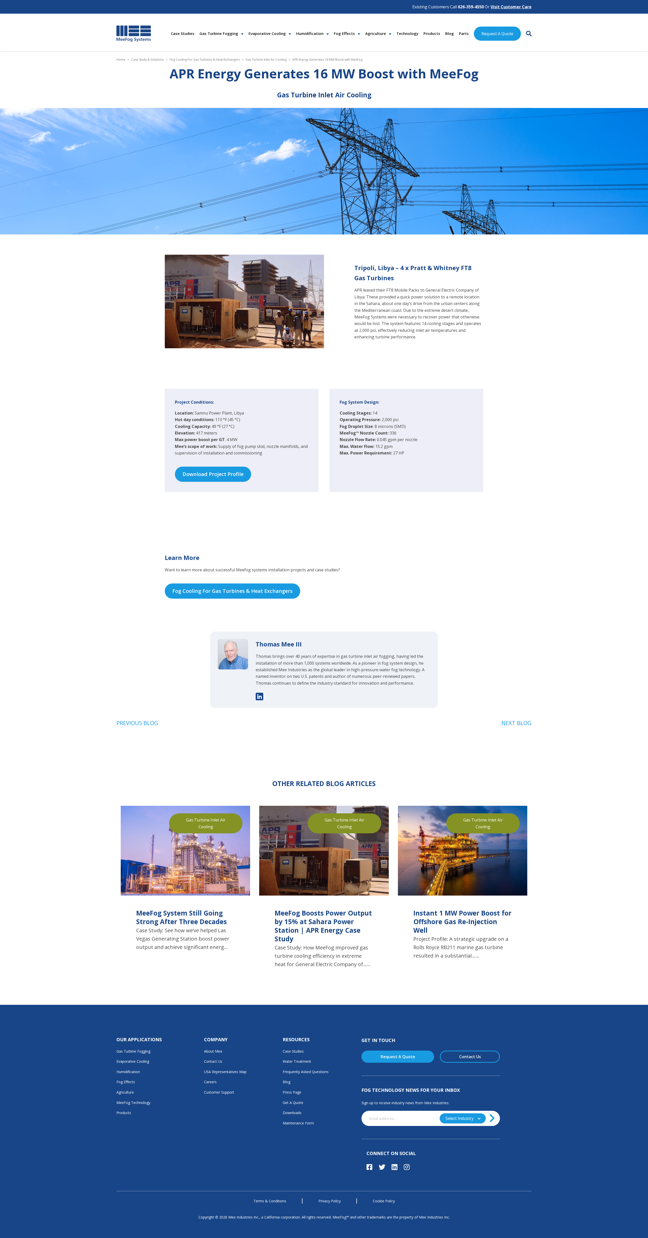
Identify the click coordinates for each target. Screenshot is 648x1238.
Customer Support (219, 1092)
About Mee (213, 1051)
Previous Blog (137, 723)
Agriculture (375, 33)
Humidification (309, 33)
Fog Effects (344, 33)
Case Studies (182, 33)
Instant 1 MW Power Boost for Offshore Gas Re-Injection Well (462, 922)
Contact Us (213, 1061)
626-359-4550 (471, 7)
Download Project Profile (213, 474)
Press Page (292, 1092)
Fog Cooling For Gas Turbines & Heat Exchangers (205, 59)
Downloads (292, 1112)
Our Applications (139, 1039)
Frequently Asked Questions (306, 1071)
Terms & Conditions (269, 1201)
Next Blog (516, 723)
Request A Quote (497, 33)
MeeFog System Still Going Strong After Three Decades (181, 917)
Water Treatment (297, 1061)
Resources (296, 1039)
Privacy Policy (329, 1201)
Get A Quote (293, 1102)
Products (431, 33)
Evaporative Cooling (267, 33)
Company (216, 1039)
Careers (210, 1081)
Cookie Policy (384, 1201)
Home (120, 59)
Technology (407, 33)
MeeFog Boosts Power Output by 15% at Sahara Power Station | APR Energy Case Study (323, 926)
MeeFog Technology (133, 1102)
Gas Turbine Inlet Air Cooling (266, 59)
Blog (449, 33)
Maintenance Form (298, 1123)
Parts (464, 33)
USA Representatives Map (225, 1071)
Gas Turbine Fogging (218, 33)
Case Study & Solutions (147, 59)
